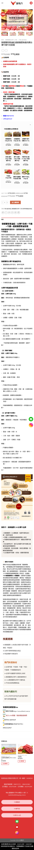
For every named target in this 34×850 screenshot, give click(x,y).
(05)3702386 (28, 786)
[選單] (2, 3)
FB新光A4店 (17, 815)
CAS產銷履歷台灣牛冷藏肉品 (15, 680)
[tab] (17, 219)
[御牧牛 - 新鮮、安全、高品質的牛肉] (17, 3)
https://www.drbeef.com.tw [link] (21, 711)
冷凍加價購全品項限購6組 (11, 129)
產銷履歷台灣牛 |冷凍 (11, 40)
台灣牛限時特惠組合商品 (12, 651)
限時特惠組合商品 (27, 208)
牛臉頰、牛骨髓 (9, 670)
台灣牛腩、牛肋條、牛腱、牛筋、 (17, 667)
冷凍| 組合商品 (23, 40)
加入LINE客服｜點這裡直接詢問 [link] (16, 715)
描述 (2, 219)
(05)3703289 (12, 786)
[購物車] (31, 3)
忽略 (20, 848)
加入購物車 (15, 202)
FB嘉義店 (17, 802)
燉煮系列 (18, 670)
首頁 (2, 40)
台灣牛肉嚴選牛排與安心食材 (15, 673)
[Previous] (4, 20)
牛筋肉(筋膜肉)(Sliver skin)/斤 (8, 758)
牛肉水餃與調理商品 (12, 683)
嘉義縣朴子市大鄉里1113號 (17, 792)
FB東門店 (17, 808)
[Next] (29, 20)
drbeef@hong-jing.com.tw (18, 795)
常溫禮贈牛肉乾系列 (11, 654)
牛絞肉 (20, 756)
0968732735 (17, 784)
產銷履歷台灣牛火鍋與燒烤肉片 (16, 677)
